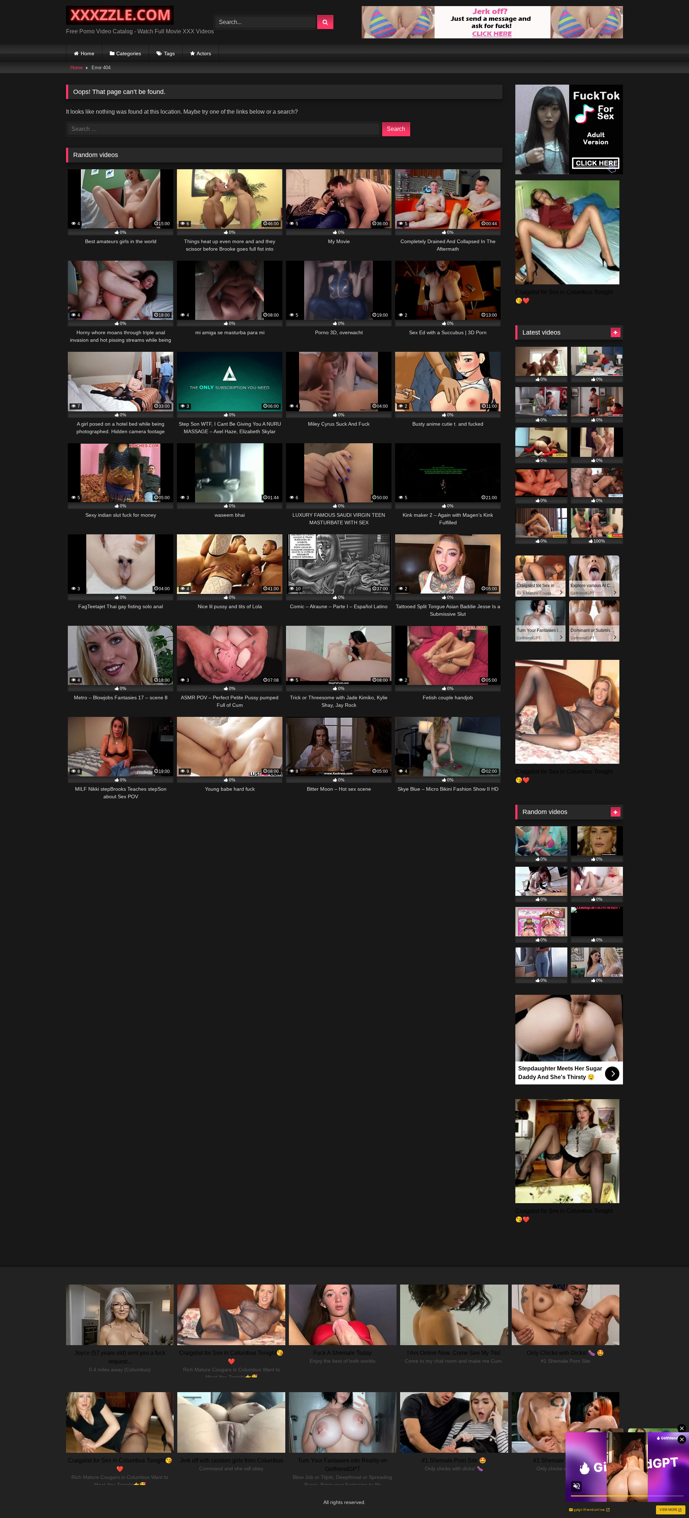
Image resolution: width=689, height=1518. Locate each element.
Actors (204, 53)
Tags (169, 53)
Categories (128, 53)
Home (87, 53)
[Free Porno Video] (120, 16)
